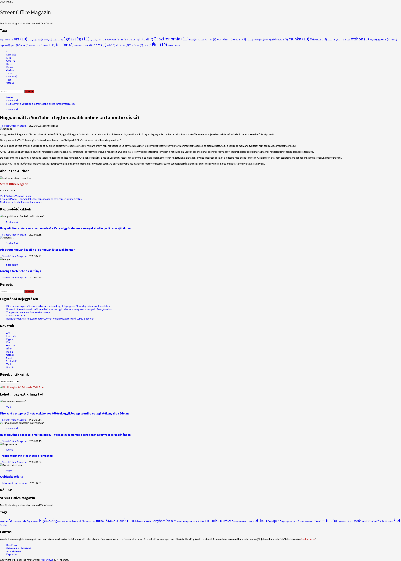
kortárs (250, 40)
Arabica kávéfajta (15, 315)
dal (41, 39)
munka (298, 39)
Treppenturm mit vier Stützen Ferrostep (28, 312)
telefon (65, 44)
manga (259, 39)
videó (111, 45)
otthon (360, 39)
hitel (193, 39)
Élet (159, 44)
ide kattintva (308, 538)
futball (146, 39)
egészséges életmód (98, 40)
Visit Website (7, 195)
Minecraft (280, 39)
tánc (88, 45)
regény (5, 45)
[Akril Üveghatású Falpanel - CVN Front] (22, 387)
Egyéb (9, 339)
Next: (21, 202)
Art (20, 39)
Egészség (76, 39)
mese (268, 39)
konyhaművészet (231, 39)
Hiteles (200, 40)
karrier (210, 39)
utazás (99, 45)
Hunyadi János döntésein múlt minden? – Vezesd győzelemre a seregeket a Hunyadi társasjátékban (65, 228)
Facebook (113, 39)
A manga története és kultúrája (20, 271)
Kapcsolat (11, 554)
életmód (172, 46)
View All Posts (23, 195)
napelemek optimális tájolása (338, 40)
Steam (23, 45)
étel (178, 46)
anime (9, 39)
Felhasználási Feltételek (19, 548)
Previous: (41, 198)
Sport (9, 73)
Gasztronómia (171, 39)
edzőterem (57, 40)
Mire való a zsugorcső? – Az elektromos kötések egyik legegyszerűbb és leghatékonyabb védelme (58, 306)
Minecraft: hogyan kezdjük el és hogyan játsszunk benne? (37, 250)
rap (394, 39)
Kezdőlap (11, 544)
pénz (384, 39)
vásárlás (122, 45)
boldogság (32, 40)
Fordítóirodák (133, 40)
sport (14, 45)
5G (2, 40)
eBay (48, 39)
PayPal (374, 39)
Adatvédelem (13, 551)
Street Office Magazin (25, 12)
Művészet (318, 39)
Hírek (9, 64)
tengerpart (79, 46)
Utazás (10, 82)
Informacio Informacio (14, 482)
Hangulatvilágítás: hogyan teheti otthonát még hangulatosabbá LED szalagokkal (50, 318)
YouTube (136, 45)
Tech (8, 79)
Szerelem (33, 46)
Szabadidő (11, 76)
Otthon (10, 70)
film (123, 39)
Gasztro (10, 60)
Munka (9, 67)
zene (147, 45)
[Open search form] (1, 88)
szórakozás (46, 45)
